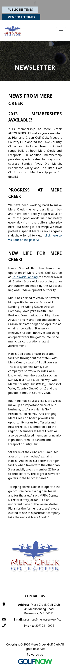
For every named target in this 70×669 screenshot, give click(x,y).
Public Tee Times (20, 10)
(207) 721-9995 (44, 626)
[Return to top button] (63, 516)
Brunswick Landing (25, 277)
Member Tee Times (21, 17)
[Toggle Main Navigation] (61, 30)
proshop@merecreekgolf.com (43, 619)
